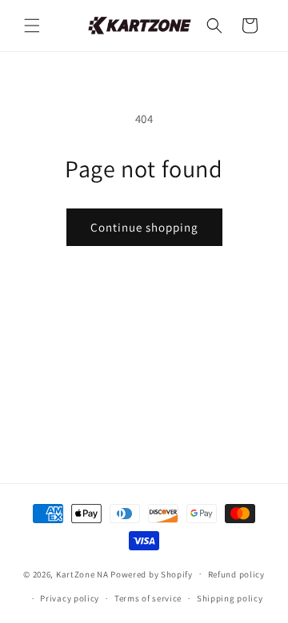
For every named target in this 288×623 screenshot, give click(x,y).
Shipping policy (230, 598)
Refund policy (236, 574)
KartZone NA (82, 573)
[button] (32, 25)
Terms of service (148, 598)
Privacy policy (69, 598)
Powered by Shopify (151, 573)
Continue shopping (144, 227)
